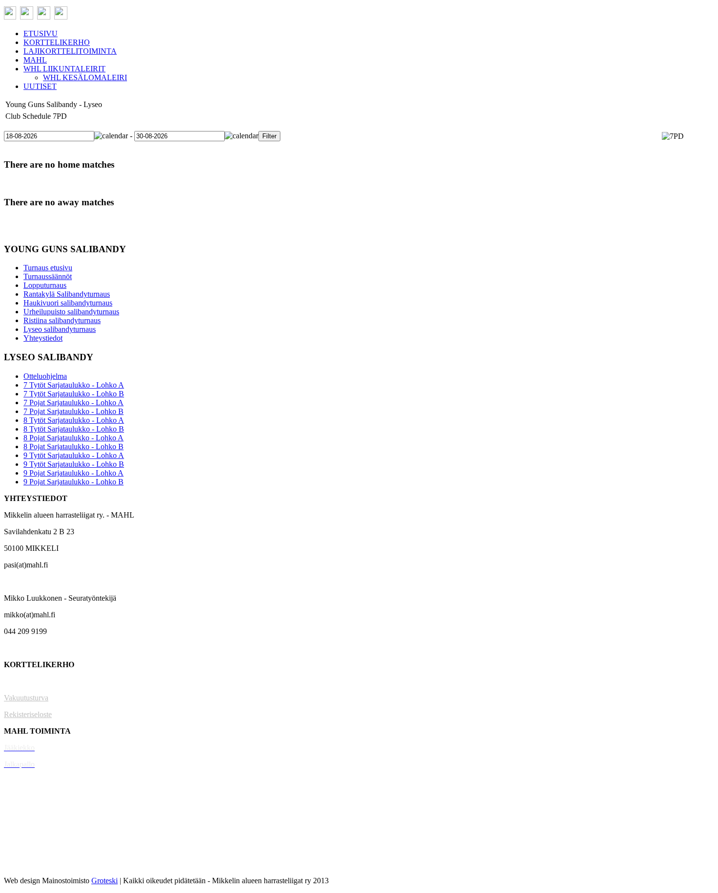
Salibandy (19, 781)
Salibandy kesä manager (41, 797)
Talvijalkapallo (26, 814)
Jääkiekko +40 (26, 864)
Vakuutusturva (26, 698)
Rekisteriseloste (28, 714)
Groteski (104, 880)
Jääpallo (16, 831)
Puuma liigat (23, 847)
